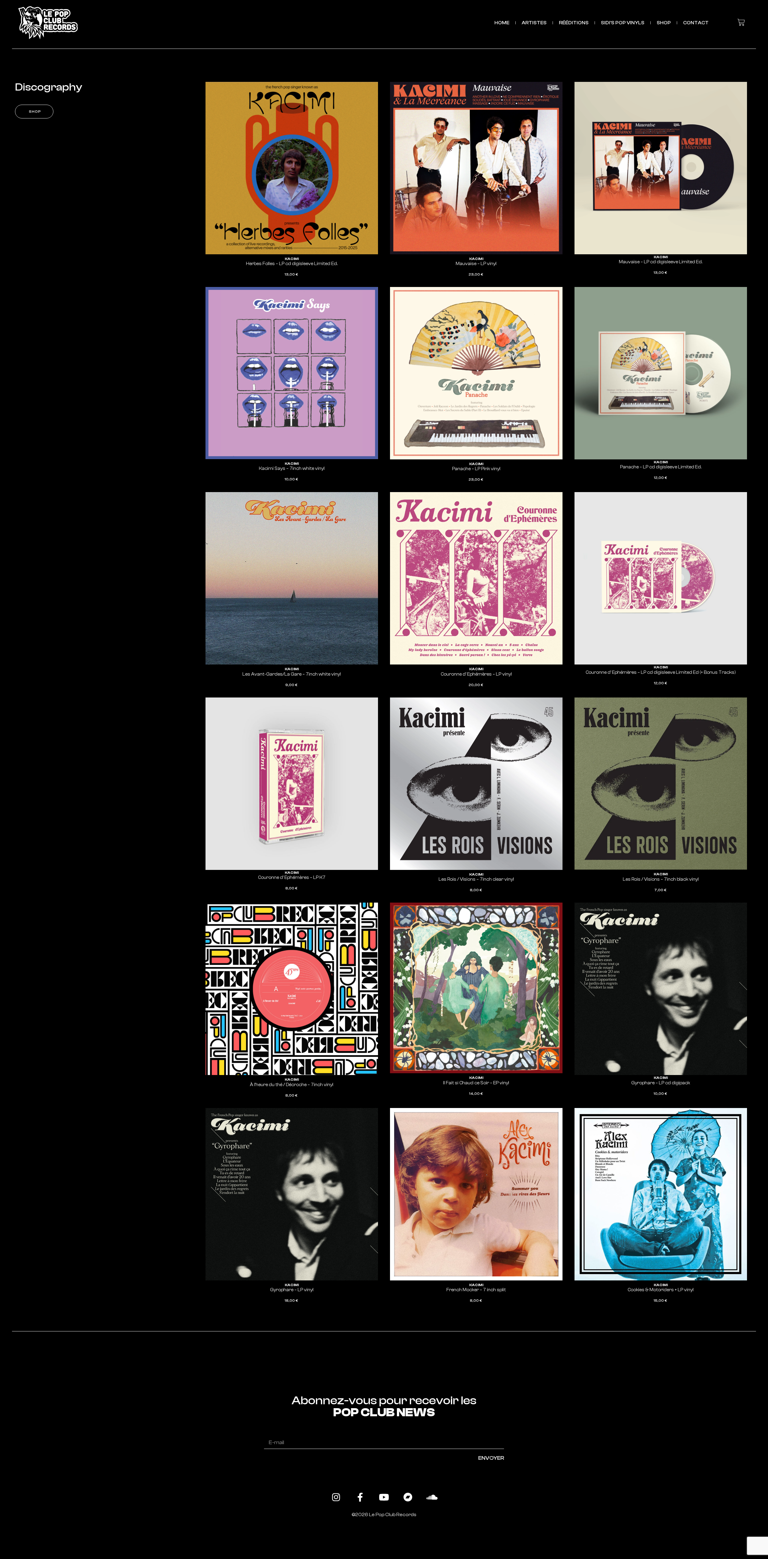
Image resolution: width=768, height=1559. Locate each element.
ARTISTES (534, 22)
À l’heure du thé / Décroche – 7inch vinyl (291, 1084)
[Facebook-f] (360, 1497)
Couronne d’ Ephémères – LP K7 (292, 877)
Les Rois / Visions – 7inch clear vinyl (476, 879)
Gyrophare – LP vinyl (292, 1289)
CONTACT (696, 22)
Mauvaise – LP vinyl (476, 263)
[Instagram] (336, 1497)
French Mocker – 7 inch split (476, 1289)
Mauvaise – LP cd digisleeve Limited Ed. (660, 261)
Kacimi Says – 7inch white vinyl (292, 468)
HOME (501, 22)
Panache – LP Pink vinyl (476, 468)
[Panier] (741, 22)
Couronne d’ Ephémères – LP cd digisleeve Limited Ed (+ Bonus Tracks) (661, 672)
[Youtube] (384, 1497)
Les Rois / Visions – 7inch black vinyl (661, 879)
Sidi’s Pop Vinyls (622, 22)
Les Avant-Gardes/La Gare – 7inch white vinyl (291, 674)
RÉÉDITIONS (574, 22)
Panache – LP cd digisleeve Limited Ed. (660, 467)
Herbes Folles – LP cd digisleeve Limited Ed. (292, 263)
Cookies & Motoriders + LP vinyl (661, 1289)
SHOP (664, 22)
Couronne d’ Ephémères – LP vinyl (476, 674)
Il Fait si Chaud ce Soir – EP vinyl (476, 1083)
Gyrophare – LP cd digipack (660, 1083)
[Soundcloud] (432, 1497)
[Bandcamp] (408, 1497)
